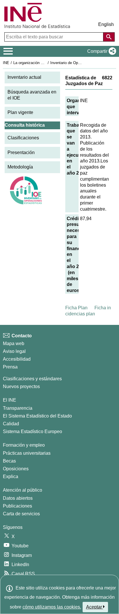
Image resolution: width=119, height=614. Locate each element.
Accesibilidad (17, 359)
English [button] (106, 24)
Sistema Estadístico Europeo (32, 431)
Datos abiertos (18, 498)
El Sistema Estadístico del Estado (37, 415)
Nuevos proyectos (21, 386)
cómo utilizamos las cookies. (52, 606)
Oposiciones (16, 468)
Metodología (20, 166)
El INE (9, 400)
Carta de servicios (21, 513)
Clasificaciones (23, 137)
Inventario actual (24, 77)
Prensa (10, 366)
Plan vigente (20, 112)
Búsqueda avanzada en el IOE (32, 94)
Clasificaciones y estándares (32, 378)
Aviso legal (14, 351)
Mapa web (13, 343)
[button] (100, 51)
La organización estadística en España (45, 63)
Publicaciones (17, 505)
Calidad (11, 423)
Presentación (21, 152)
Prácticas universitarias (27, 453)
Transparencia (17, 408)
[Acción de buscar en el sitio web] (109, 37)
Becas (9, 460)
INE (6, 63)
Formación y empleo (24, 445)
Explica (10, 476)
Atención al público (22, 490)
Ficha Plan (76, 307)
